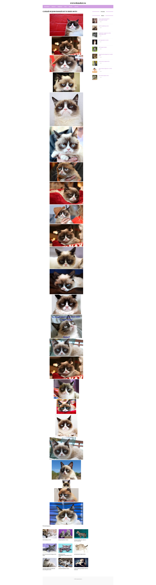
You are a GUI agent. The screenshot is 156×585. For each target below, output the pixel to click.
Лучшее (70, 6)
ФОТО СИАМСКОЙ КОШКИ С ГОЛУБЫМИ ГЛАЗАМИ (104, 19)
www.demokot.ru (78, 3)
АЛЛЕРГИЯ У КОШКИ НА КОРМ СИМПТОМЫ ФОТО (105, 33)
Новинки (76, 6)
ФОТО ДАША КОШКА (103, 47)
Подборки (60, 6)
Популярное (46, 6)
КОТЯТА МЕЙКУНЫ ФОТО (104, 26)
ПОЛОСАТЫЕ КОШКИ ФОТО (104, 61)
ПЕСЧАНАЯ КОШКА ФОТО (104, 75)
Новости (53, 6)
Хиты (65, 6)
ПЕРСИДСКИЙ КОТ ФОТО (103, 40)
